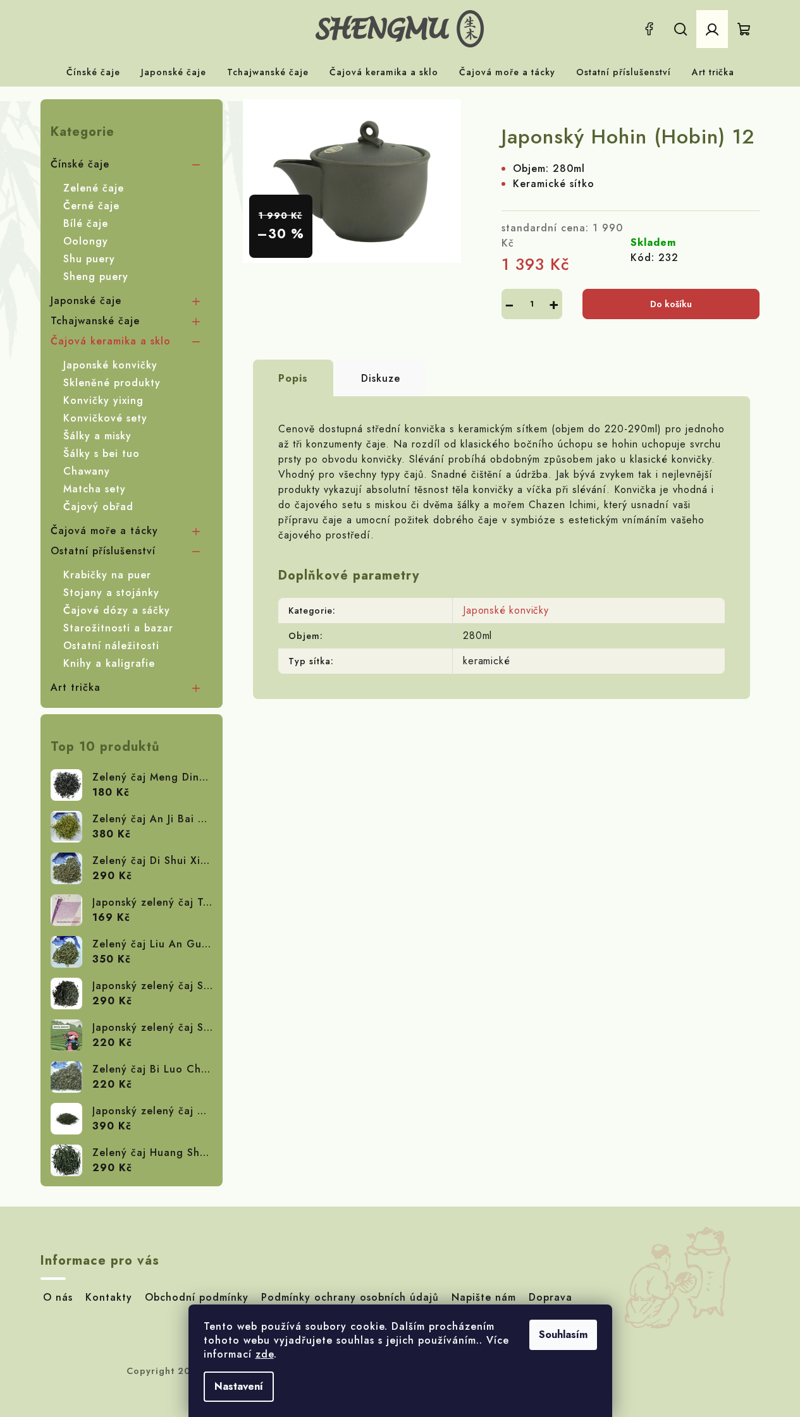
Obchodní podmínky (197, 1297)
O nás (58, 1297)
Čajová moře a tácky (104, 530)
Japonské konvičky (110, 365)
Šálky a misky (97, 436)
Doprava (550, 1297)
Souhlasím (563, 1334)
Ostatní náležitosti (111, 645)
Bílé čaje (85, 223)
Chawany (86, 471)
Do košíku (671, 304)
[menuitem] (93, 72)
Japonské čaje (86, 300)
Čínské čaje (80, 164)
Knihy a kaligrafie (109, 663)
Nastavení (238, 1386)
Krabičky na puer (107, 575)
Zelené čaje (93, 188)
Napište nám (484, 1297)
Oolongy (85, 241)
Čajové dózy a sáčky (116, 610)
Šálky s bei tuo (101, 453)
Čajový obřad (98, 506)
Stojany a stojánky (111, 592)
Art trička (76, 687)
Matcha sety (94, 489)
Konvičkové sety (105, 418)
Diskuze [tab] (380, 378)
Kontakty (108, 1297)
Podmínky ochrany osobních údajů (350, 1297)
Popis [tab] (293, 378)
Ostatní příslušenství (103, 551)
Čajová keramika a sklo (111, 341)
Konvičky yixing (103, 400)
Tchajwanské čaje (95, 320)
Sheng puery (95, 276)
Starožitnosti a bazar (118, 628)
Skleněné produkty (112, 382)
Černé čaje (91, 205)
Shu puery (89, 259)
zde (264, 1354)
